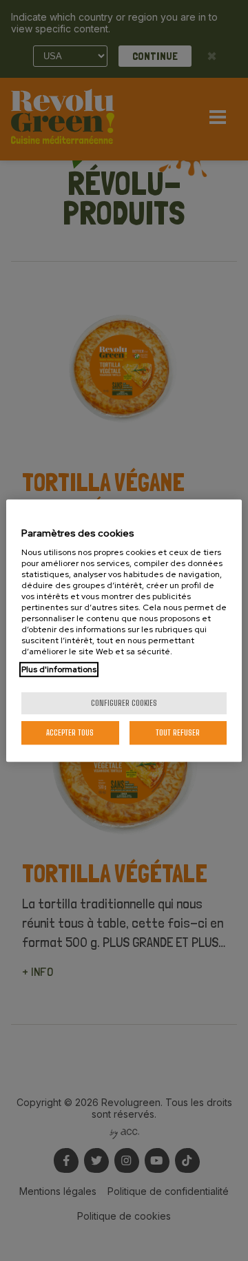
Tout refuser (178, 732)
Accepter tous (70, 732)
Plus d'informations (58, 669)
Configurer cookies (124, 703)
